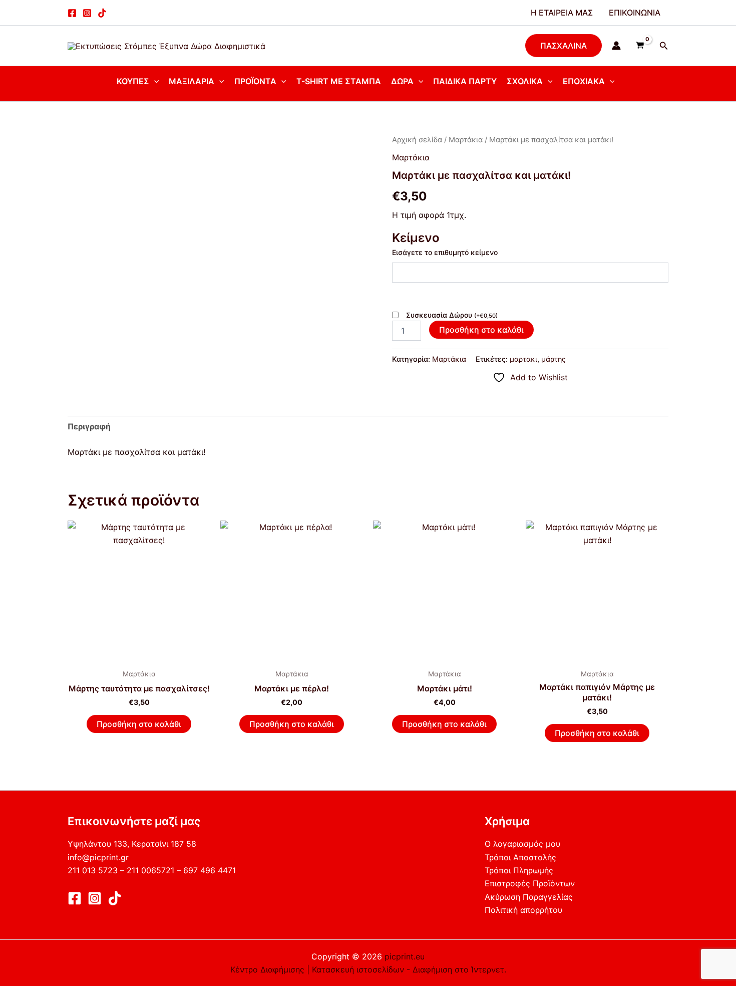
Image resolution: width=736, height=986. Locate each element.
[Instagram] (87, 13)
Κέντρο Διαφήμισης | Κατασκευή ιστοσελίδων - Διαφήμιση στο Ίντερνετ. (368, 969)
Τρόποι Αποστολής (520, 857)
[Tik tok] (102, 13)
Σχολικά (525, 81)
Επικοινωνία (634, 13)
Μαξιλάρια (191, 81)
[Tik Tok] (115, 898)
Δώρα (402, 81)
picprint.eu (405, 956)
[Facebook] (72, 13)
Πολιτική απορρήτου (523, 910)
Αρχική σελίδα (417, 139)
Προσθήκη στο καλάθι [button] (139, 724)
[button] (563, 45)
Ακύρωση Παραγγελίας (529, 897)
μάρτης (553, 359)
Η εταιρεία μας (562, 13)
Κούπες (133, 81)
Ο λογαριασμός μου (522, 844)
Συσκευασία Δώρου (452, 315)
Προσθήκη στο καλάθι (481, 330)
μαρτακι (523, 359)
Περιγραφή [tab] (89, 426)
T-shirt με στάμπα (338, 81)
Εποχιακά (584, 81)
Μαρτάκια (466, 139)
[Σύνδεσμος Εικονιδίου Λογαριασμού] (616, 45)
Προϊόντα (255, 81)
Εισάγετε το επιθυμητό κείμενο (445, 252)
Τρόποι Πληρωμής (519, 870)
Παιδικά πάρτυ (465, 81)
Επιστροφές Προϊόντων (530, 883)
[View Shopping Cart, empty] (640, 45)
